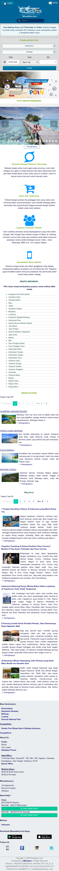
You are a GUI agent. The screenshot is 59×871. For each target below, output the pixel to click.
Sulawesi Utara (14, 360)
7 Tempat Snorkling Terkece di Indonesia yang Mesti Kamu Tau (28, 510)
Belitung (5, 714)
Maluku (11, 378)
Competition (6, 724)
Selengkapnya (31, 147)
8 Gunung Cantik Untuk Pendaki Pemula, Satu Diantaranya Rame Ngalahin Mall (28, 624)
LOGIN (9, 3)
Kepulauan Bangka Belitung (19, 317)
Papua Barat (13, 387)
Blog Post (29, 492)
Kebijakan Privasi (8, 750)
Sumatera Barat (14, 300)
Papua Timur (13, 384)
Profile (4, 742)
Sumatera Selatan (15, 309)
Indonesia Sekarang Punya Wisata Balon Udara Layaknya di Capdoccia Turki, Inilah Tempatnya (28, 587)
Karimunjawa (6, 708)
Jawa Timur (13, 335)
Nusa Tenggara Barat (16, 343)
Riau (10, 303)
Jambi (11, 306)
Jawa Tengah (14, 329)
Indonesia (5, 825)
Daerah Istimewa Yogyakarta (19, 332)
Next (38, 403)
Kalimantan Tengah (16, 352)
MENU (55, 3)
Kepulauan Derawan (9, 711)
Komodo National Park (11, 719)
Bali (10, 340)
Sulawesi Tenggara (16, 369)
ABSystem (27, 861)
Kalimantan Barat (15, 349)
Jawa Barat (13, 326)
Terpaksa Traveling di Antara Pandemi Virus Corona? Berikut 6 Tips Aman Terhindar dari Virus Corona (26, 547)
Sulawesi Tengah (15, 363)
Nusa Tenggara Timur (17, 346)
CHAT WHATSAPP (30, 809)
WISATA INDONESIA (29, 281)
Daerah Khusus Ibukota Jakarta (20, 323)
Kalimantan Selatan (16, 355)
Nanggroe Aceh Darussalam (19, 294)
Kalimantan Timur (15, 358)
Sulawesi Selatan (15, 366)
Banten (11, 337)
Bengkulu (12, 311)
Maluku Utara (14, 381)
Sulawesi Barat (14, 375)
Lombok (4, 717)
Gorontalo (12, 372)
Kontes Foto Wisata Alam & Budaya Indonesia (20, 728)
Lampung (12, 314)
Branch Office (7, 764)
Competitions (5, 733)
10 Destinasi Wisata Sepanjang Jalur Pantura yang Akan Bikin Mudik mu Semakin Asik (27, 662)
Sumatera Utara (14, 297)
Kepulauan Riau (15, 320)
